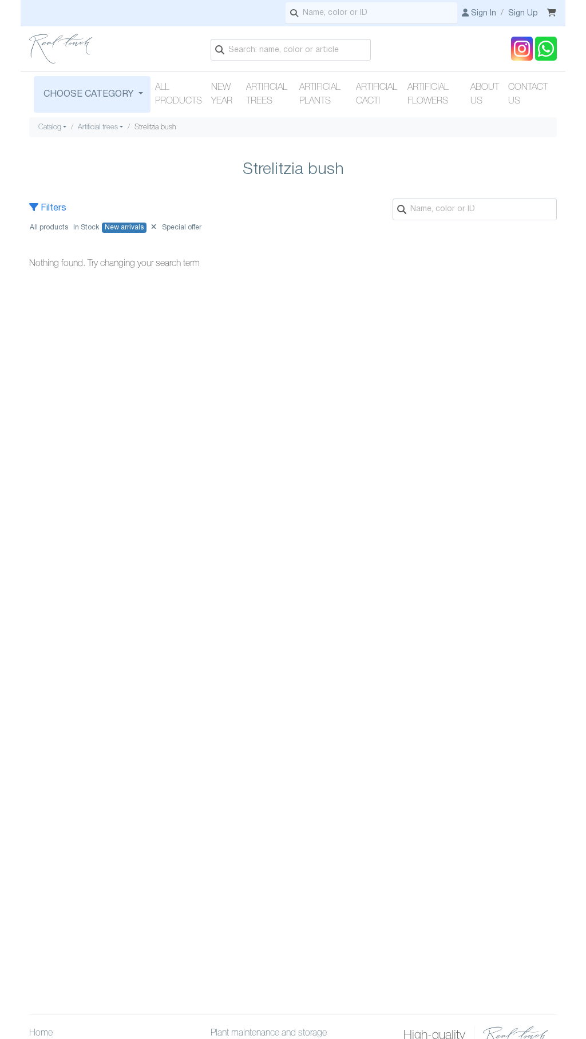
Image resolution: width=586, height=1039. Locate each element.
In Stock (86, 227)
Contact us (528, 94)
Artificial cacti (376, 94)
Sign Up (523, 13)
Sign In (482, 13)
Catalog (49, 127)
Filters (52, 208)
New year (221, 94)
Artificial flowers (428, 94)
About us (484, 94)
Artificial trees (266, 94)
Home (41, 1033)
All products (178, 94)
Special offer (181, 227)
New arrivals (124, 227)
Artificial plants (319, 94)
